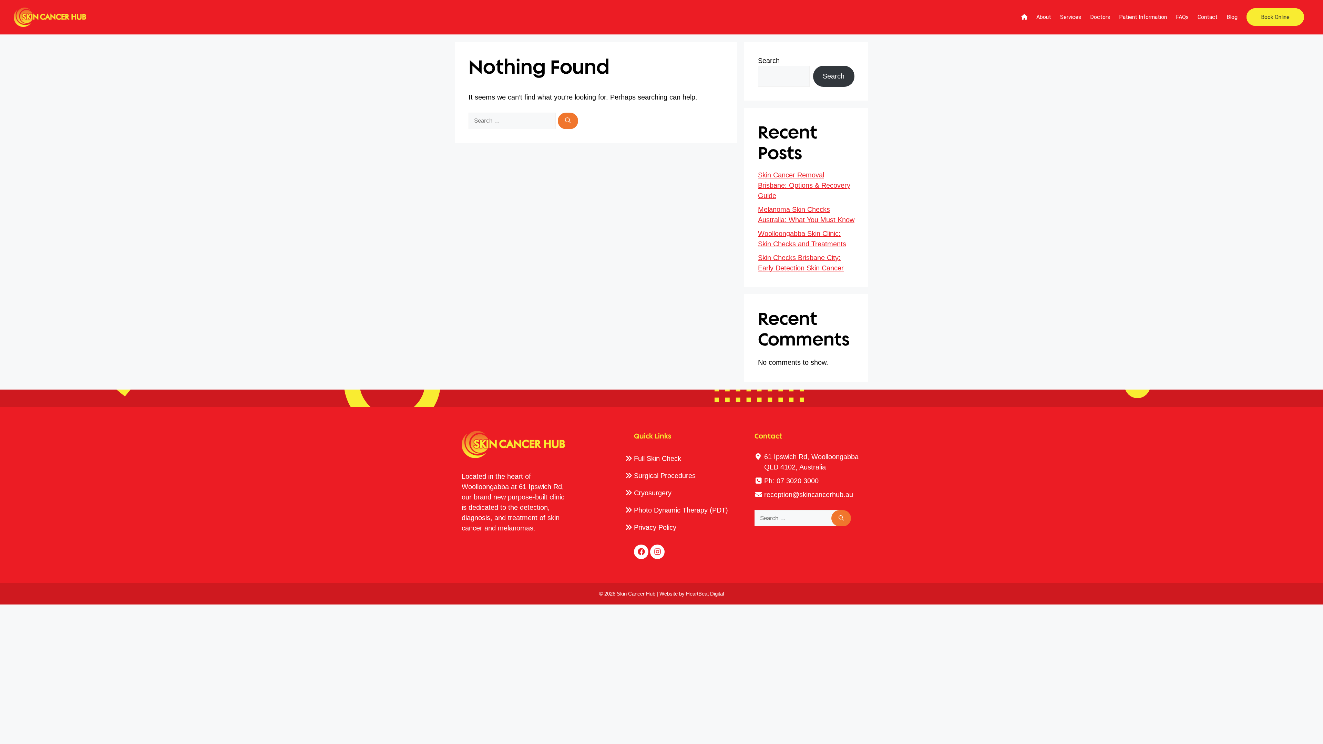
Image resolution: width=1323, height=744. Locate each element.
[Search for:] (513, 120)
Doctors (1100, 17)
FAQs (1182, 17)
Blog (1232, 17)
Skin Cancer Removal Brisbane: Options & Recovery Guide (804, 185)
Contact (1208, 17)
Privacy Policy (655, 527)
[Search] (568, 121)
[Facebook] (641, 552)
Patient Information (1143, 17)
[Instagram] (657, 552)
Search (769, 60)
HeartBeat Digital (705, 594)
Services (1070, 17)
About (1043, 17)
